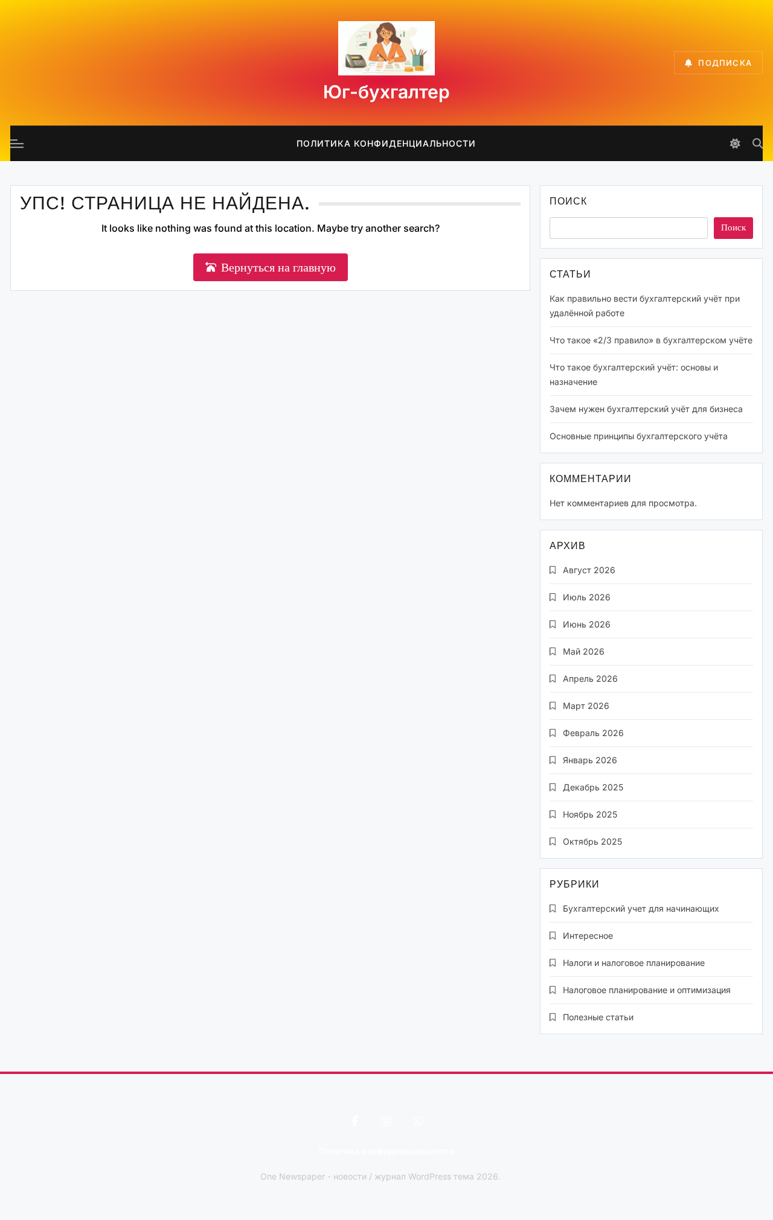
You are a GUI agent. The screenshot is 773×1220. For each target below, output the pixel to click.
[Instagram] (386, 1121)
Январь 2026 (590, 760)
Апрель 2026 (590, 678)
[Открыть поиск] (757, 143)
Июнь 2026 (587, 624)
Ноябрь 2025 (590, 814)
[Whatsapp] (418, 1121)
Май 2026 (584, 651)
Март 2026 (586, 706)
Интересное (588, 935)
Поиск (568, 202)
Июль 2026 (587, 597)
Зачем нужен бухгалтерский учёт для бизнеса (646, 409)
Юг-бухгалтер (386, 92)
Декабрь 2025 (593, 787)
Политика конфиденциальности (386, 143)
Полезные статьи (598, 1017)
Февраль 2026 (593, 733)
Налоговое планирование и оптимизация (647, 990)
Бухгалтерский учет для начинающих (641, 908)
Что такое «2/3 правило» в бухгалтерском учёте (651, 340)
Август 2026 (589, 570)
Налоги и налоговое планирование (634, 963)
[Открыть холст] (17, 143)
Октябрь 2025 (592, 841)
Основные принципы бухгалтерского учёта (639, 436)
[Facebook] (354, 1121)
